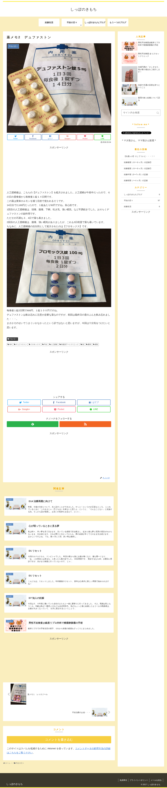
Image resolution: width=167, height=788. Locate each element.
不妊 (45, 344)
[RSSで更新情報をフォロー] (85, 424)
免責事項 (123, 780)
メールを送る (156, 780)
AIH (10, 344)
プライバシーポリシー (139, 780)
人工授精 (54, 344)
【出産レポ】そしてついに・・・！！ (139, 156)
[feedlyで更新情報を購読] (32, 424)
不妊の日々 (13, 339)
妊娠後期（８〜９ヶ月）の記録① (137, 168)
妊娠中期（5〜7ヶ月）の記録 (136, 174)
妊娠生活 (142, 206)
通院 (96, 344)
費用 (89, 344)
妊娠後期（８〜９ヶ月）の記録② (137, 162)
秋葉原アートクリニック (69, 344)
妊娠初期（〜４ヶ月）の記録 (136, 180)
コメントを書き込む (59, 739)
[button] (158, 113)
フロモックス (35, 344)
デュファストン (21, 344)
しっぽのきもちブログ (142, 194)
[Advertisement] (59, 168)
